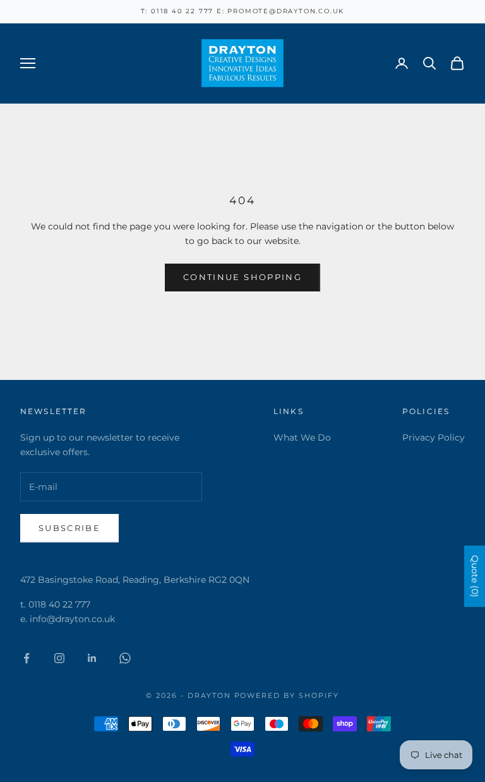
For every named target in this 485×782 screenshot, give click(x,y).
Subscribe (69, 528)
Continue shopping (242, 277)
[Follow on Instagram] (59, 658)
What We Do (302, 437)
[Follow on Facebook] (26, 658)
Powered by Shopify (287, 695)
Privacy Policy (433, 437)
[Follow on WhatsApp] (125, 658)
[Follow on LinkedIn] (92, 658)
